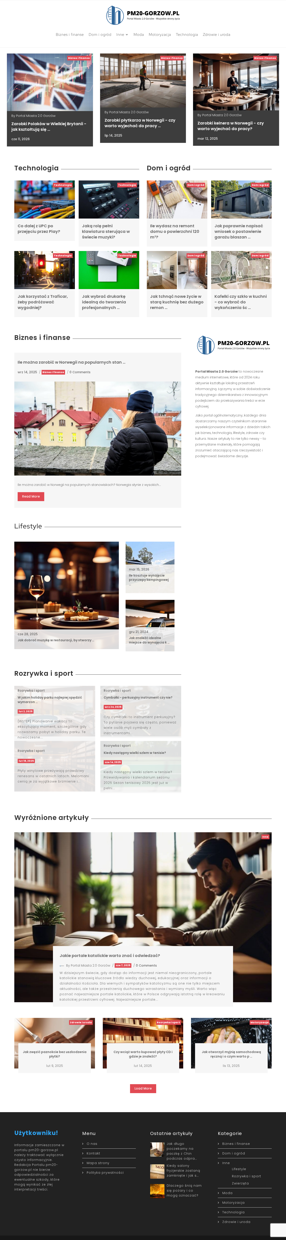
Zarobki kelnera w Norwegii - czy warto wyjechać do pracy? (231, 125)
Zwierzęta (240, 1183)
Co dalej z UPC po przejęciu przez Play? (39, 228)
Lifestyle (239, 1169)
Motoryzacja (160, 34)
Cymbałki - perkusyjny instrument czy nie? (138, 697)
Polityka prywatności (105, 1172)
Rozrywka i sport (31, 690)
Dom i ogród (100, 34)
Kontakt (93, 1153)
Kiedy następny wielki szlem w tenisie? (135, 753)
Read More (31, 496)
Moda (139, 34)
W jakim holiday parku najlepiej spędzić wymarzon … (50, 699)
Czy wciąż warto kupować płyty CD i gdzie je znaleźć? (143, 1054)
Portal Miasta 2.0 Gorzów (35, 116)
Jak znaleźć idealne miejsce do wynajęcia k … (149, 640)
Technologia (187, 34)
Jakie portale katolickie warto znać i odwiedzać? (110, 955)
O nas (92, 1143)
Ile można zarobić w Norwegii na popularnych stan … (71, 362)
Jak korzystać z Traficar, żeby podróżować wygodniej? (43, 302)
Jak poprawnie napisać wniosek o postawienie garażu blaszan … (238, 231)
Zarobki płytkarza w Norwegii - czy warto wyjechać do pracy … (140, 123)
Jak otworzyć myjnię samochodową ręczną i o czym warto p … (231, 1054)
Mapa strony (98, 1163)
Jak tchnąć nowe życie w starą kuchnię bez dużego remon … (177, 302)
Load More (143, 1088)
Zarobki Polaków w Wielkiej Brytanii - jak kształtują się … (48, 126)
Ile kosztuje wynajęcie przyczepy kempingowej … (149, 579)
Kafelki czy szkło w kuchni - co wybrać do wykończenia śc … (240, 302)
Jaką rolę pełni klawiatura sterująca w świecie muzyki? (106, 231)
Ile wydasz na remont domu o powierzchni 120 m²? (174, 231)
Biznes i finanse (70, 34)
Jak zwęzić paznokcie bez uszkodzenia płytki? (54, 1054)
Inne (120, 34)
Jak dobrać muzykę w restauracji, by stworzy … (56, 640)
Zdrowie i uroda (216, 34)
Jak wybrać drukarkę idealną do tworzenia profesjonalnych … (104, 302)
